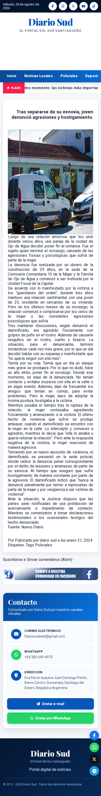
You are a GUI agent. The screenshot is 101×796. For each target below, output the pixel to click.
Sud (50, 21)
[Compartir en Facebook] (94, 735)
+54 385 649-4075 (39, 657)
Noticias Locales (38, 76)
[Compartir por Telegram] (94, 771)
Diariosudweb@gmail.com (45, 636)
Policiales (69, 76)
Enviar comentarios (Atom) (49, 559)
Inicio (11, 76)
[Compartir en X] (94, 759)
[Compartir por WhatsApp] (94, 747)
